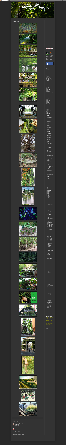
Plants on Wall (49, 248)
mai (47, 196)
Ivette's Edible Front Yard (50, 256)
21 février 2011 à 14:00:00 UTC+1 (19, 425)
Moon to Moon (49, 201)
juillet (48, 194)
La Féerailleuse (49, 142)
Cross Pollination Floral (50, 239)
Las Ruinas (48, 210)
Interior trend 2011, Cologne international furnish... (50, 205)
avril (47, 197)
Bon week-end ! (49, 245)
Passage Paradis (49, 173)
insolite (47, 88)
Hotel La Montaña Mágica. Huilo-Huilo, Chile (50, 271)
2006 (47, 314)
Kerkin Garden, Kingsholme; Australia (50, 254)
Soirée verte (48, 244)
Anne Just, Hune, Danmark (49, 214)
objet (47, 97)
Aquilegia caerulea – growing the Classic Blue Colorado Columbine (50, 147)
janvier (48, 308)
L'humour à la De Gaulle (49, 158)
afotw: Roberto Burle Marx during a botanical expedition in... (50, 155)
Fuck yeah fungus (49, 261)
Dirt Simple (48, 160)
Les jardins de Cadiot (49, 222)
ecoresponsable (48, 79)
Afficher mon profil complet (49, 59)
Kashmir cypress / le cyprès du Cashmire (50, 272)
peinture (47, 100)
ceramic (47, 77)
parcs (47, 98)
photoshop (47, 104)
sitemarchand (48, 110)
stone (47, 111)
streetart (47, 112)
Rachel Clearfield (49, 220)
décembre (48, 189)
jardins (47, 89)
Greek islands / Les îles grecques (50, 275)
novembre (48, 190)
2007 (47, 313)
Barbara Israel (49, 257)
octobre (48, 191)
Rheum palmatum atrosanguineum (49, 282)
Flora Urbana (48, 163)
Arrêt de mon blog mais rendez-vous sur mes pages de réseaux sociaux (50, 137)
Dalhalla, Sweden (49, 221)
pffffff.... (47, 102)
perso (47, 101)
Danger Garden (49, 116)
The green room (49, 287)
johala (15, 422)
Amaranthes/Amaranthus (50, 285)
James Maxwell (49, 247)
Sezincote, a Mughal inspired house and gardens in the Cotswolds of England (50, 133)
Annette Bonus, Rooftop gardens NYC (50, 218)
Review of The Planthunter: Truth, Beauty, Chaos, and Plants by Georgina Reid (50, 167)
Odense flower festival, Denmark (50, 209)
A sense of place (49, 306)
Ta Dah (48, 228)
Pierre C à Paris (49, 286)
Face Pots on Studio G (50, 224)
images (47, 87)
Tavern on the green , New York (49, 213)
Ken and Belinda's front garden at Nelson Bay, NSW (50, 253)
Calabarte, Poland (49, 225)
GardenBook (48, 139)
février (48, 199)
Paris (47, 99)
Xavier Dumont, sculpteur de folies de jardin (50, 232)
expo (47, 80)
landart (47, 90)
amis (47, 68)
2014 (47, 185)
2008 (47, 312)
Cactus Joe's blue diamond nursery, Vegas (49, 217)
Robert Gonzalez (49, 296)
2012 (47, 187)
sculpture (47, 108)
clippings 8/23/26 (48, 125)
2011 (47, 188)
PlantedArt (48, 233)
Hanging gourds (49, 223)
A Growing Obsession (49, 124)
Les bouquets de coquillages (49, 293)
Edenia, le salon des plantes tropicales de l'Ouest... (50, 250)
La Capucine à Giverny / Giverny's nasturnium (50, 258)
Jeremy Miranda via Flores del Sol (49, 206)
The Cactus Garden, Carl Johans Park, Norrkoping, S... (50, 301)
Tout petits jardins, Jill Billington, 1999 (49, 243)
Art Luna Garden (49, 200)
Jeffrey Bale (48, 131)
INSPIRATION (49, 246)
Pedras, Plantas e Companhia (49, 305)
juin (47, 195)
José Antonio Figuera (49, 211)
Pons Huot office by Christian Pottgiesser (50, 229)
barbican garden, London (50, 240)
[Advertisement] (49, 33)
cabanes (47, 76)
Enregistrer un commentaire (17, 431)
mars (48, 198)
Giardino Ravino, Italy (49, 262)
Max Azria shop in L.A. (50, 288)
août (47, 193)
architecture (47, 70)
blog (47, 75)
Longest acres (48, 176)
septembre (48, 192)
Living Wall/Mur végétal (49, 92)
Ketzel (48, 237)
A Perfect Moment (49, 161)
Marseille (48, 274)
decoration (47, 78)
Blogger (36, 439)
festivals (47, 81)
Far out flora (48, 295)
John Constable (49, 236)
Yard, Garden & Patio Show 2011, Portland (50, 227)
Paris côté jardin (49, 135)
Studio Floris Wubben (49, 238)
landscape (47, 91)
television (47, 113)
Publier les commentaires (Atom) (20, 434)
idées (47, 86)
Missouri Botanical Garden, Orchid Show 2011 (50, 303)
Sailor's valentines (49, 294)
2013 (47, 186)
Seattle (47, 109)
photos (47, 103)
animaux (47, 69)
